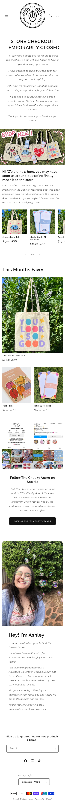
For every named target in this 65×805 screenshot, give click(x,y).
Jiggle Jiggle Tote (11, 237)
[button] (6, 15)
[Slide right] (39, 254)
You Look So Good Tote (13, 356)
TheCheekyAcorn (27, 799)
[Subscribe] (54, 749)
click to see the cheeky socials (32, 521)
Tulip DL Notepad (42, 406)
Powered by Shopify (44, 799)
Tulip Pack (7, 406)
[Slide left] (25, 254)
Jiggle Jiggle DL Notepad (38, 238)
